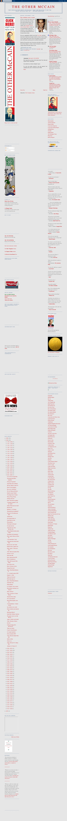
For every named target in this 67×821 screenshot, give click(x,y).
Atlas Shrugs (56, 213)
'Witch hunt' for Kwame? (11, 524)
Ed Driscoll (51, 178)
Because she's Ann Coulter (12, 544)
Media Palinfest (10, 584)
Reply (25, 69)
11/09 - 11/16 (10, 455)
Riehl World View (56, 220)
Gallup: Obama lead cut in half (13, 505)
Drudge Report (50, 132)
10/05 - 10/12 (10, 465)
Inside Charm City (51, 496)
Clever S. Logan (51, 464)
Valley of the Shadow (9, 300)
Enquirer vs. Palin (10, 575)
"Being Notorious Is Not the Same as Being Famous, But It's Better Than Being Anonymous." (55, 114)
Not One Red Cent (51, 405)
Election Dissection (51, 560)
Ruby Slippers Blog (51, 428)
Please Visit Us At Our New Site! (11, 122)
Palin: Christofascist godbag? (12, 500)
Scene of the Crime (8, 298)
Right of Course (51, 482)
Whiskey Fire (51, 295)
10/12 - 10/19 (10, 463)
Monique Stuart (51, 456)
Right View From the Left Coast (54, 514)
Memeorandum (51, 121)
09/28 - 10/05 (10, 467)
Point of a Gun (50, 440)
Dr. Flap (49, 487)
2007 (7, 711)
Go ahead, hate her (10, 525)
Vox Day (49, 540)
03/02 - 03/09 (10, 697)
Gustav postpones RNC (11, 633)
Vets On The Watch (51, 520)
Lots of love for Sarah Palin (12, 476)
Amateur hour (9, 516)
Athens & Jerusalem (51, 509)
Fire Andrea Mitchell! (53, 22)
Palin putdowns (10, 522)
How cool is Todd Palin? (11, 489)
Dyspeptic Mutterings (53, 208)
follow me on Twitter (15, 737)
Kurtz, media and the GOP (12, 557)
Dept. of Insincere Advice (12, 566)
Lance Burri (51, 268)
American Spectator (51, 122)
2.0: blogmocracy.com (52, 446)
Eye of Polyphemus (51, 548)
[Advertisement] (36, 817)
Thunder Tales (50, 528)
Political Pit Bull (51, 565)
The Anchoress (51, 494)
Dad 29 (49, 502)
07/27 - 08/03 (10, 656)
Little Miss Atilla (52, 247)
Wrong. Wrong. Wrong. (11, 496)
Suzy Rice (50, 458)
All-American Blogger (52, 425)
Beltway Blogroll (51, 137)
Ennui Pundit (50, 522)
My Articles (11, 245)
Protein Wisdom (51, 420)
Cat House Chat (51, 484)
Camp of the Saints (51, 466)
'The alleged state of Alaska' (12, 494)
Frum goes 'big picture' (11, 481)
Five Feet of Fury (51, 407)
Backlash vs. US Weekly (11, 509)
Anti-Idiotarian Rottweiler (53, 556)
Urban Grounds (51, 500)
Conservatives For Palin (52, 427)
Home (34, 90)
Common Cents (51, 481)
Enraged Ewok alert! (11, 568)
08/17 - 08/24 (10, 650)
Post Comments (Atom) (30, 92)
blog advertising (51, 16)
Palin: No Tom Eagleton (11, 487)
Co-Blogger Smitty (8, 208)
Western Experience (51, 499)
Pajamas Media (51, 124)
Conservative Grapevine (52, 125)
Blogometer (50, 135)
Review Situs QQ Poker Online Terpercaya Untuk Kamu (55, 52)
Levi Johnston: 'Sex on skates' (12, 586)
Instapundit (50, 395)
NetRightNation (51, 129)
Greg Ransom (51, 291)
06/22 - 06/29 (10, 665)
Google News (51, 83)
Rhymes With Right (51, 538)
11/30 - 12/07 (10, 449)
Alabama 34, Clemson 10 (12, 646)
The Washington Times (52, 134)
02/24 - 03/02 (10, 699)
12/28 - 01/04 (10, 441)
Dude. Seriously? (10, 591)
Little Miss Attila (51, 443)
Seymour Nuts (52, 281)
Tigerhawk (50, 469)
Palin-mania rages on (11, 578)
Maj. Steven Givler (51, 479)
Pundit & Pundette (53, 61)
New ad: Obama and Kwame (12, 491)
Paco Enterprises (51, 413)
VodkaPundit (50, 422)
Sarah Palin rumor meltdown (12, 483)
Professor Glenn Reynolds (54, 182)
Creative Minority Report (52, 461)
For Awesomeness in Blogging (53, 352)
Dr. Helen (49, 542)
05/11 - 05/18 (10, 677)
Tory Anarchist (51, 547)
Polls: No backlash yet (11, 559)
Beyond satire (9, 507)
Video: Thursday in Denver (12, 621)
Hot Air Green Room (52, 408)
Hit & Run (50, 550)
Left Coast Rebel (52, 46)
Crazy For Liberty (51, 558)
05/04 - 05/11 (10, 679)
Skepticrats (50, 505)
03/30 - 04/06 (10, 689)
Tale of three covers (10, 564)
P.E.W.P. (8, 623)
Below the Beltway (51, 491)
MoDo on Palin (10, 639)
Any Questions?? (52, 47)
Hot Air (49, 399)
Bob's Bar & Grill (51, 551)
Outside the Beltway (51, 507)
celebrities (26, 50)
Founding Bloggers (51, 532)
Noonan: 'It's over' (10, 553)
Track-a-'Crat (50, 473)
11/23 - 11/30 (10, 451)
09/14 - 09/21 (10, 471)
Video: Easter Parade (53, 62)
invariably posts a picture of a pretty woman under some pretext (11, 777)
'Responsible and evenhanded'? (13, 511)
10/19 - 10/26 (10, 461)
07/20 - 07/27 (10, 658)
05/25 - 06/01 (10, 673)
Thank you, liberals (10, 628)
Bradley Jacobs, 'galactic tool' (12, 546)
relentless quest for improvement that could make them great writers (12, 795)
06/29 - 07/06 (10, 664)
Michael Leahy (50, 515)
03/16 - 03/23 (10, 693)
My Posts (11, 254)
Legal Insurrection (51, 418)
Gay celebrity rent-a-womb (12, 607)
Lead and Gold (50, 476)
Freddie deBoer (52, 304)
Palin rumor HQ (10, 555)
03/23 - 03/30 (10, 691)
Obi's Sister (50, 415)
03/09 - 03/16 (10, 695)
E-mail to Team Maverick (12, 630)
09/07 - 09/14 (10, 473)
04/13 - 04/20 (10, 685)
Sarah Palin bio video (11, 520)
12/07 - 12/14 (10, 447)
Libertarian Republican (52, 510)
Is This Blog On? (51, 478)
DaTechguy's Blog (52, 35)
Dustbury (49, 459)
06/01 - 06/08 (10, 671)
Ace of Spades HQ (51, 402)
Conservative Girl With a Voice (54, 417)
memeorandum (52, 75)
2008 (7, 440)
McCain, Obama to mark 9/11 (12, 485)
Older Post (45, 90)
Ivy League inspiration (11, 632)
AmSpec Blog (50, 400)
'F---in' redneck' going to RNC (13, 573)
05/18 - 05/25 (10, 675)
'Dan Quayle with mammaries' (12, 534)
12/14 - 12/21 (10, 445)
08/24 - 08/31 (10, 648)
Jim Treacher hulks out (11, 518)
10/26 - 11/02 (10, 459)
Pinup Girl (50, 527)
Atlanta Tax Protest (51, 530)
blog (8, 742)
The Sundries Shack (53, 50)
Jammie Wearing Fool (52, 543)
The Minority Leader (52, 533)
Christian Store (50, 593)
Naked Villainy (51, 517)
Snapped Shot (59, 226)
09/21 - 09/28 (10, 469)
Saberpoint (50, 451)
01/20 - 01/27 (10, 706)
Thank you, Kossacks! (11, 577)
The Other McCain (33, 6)
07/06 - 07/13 (10, 662)
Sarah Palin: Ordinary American (13, 614)
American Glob (51, 474)
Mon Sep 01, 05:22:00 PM (34, 58)
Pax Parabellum (51, 486)
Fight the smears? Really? (12, 493)
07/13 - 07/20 (10, 660)
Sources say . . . (10, 641)
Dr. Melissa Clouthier (53, 285)
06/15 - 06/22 (10, 667)
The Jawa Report (51, 504)
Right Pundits (50, 525)
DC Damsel (50, 553)
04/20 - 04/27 (10, 683)
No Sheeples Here (51, 435)
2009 (7, 438)
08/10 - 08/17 (10, 652)
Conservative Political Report (53, 127)
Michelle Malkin (51, 397)
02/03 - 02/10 (10, 702)
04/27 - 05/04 (10, 681)
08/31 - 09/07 (10, 474)
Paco (50, 277)
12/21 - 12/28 (10, 443)
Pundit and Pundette (51, 430)
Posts (7, 148)
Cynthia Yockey (51, 445)
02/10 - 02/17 (10, 700)
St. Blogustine (50, 492)
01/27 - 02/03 (10, 704)
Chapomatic (51, 191)
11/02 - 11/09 (10, 457)
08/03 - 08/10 (10, 654)
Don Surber (50, 535)
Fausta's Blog (50, 471)
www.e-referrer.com (55, 378)
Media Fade (50, 555)
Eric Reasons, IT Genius (52, 523)
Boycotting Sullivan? (11, 612)
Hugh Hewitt (50, 566)
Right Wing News (51, 404)
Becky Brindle (50, 441)
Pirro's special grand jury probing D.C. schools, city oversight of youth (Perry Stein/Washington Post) (55, 78)
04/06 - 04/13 (10, 687)
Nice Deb (49, 489)
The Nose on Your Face (52, 433)
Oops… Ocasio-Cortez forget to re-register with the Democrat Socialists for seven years (55, 24)
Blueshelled (50, 455)
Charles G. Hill (51, 450)
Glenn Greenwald (52, 309)
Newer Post (22, 90)
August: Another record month (13, 619)
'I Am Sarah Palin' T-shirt (12, 539)
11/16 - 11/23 (10, 453)
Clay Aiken (39, 35)
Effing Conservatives (52, 468)
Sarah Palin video (10, 582)
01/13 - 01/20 (10, 708)
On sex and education (11, 598)
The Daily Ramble (51, 563)
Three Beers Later (51, 463)
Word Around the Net (52, 512)
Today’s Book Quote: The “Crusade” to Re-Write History (55, 37)
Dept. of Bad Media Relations (12, 580)
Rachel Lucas (50, 537)
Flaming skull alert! (10, 498)
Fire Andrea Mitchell (52, 412)
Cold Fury (50, 431)
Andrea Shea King (51, 519)
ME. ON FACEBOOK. (9, 240)
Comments (8, 150)
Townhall (49, 130)
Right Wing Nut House (52, 561)
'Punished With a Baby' (11, 596)
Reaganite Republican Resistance (54, 423)
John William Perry (51, 453)
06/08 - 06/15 (10, 669)
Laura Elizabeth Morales (52, 545)
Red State (55, 257)
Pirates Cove (50, 448)
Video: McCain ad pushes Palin (13, 551)
